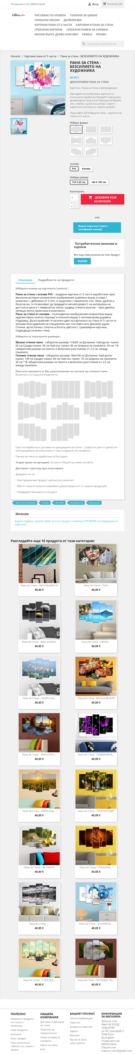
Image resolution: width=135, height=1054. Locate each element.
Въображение (76, 502)
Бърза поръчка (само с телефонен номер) (93, 227)
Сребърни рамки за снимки (87, 29)
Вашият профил (82, 1014)
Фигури (45, 502)
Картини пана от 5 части (53, 25)
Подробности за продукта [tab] (56, 280)
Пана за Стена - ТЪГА (96, 585)
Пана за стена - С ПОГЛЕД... (39, 980)
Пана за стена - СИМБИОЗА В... (96, 754)
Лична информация (81, 1018)
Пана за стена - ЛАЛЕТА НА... (39, 698)
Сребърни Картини (48, 29)
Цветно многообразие (26, 502)
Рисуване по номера (50, 15)
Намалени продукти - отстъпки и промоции (23, 1022)
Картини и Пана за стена (94, 25)
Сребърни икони (47, 20)
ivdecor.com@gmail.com (116, 1051)
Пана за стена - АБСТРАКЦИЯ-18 (39, 585)
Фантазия (59, 502)
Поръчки (75, 1022)
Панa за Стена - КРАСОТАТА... (39, 754)
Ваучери (75, 1035)
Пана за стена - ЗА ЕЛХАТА (39, 867)
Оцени (82, 261)
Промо (101, 34)
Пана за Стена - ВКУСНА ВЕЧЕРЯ (96, 698)
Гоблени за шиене (83, 15)
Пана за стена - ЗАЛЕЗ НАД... (39, 810)
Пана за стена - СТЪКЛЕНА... (96, 867)
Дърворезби (73, 20)
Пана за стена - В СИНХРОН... (96, 923)
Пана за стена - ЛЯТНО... (96, 641)
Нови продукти (19, 1029)
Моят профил (18, 1038)
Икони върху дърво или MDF (56, 34)
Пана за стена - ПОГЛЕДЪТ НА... (96, 980)
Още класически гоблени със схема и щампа (22, 1046)
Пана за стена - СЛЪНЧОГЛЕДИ (96, 810)
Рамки (87, 34)
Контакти (16, 1034)
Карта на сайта (49, 1045)
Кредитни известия (81, 1026)
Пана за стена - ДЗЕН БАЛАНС (39, 641)
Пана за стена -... (39, 923)
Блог (42, 1049)
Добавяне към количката (102, 199)
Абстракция (95, 502)
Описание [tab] (25, 280)
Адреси (74, 1031)
